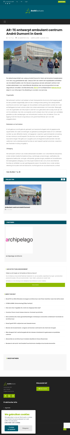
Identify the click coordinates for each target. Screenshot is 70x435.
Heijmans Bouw (56, 87)
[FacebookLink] (6, 3)
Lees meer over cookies (12, 422)
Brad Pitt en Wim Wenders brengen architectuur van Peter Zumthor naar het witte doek (35, 299)
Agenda (7, 408)
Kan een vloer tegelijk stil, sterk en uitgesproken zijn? (23, 308)
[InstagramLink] (10, 3)
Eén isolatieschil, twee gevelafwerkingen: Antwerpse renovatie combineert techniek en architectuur (34, 318)
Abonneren (35, 285)
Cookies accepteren (11, 428)
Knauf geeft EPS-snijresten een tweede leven (21, 323)
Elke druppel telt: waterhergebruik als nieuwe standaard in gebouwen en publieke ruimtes (33, 333)
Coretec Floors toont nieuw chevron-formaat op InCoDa (24, 312)
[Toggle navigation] (4, 22)
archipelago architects (14, 256)
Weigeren (25, 428)
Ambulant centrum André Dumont (17, 207)
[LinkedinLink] (8, 3)
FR (21, 1)
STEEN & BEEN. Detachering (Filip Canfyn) (19, 303)
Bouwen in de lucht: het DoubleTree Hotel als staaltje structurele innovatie (30, 343)
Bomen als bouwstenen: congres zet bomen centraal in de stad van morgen (31, 328)
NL (17, 1)
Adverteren (61, 1)
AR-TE (36, 87)
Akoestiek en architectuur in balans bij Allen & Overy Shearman (27, 339)
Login (26, 1)
